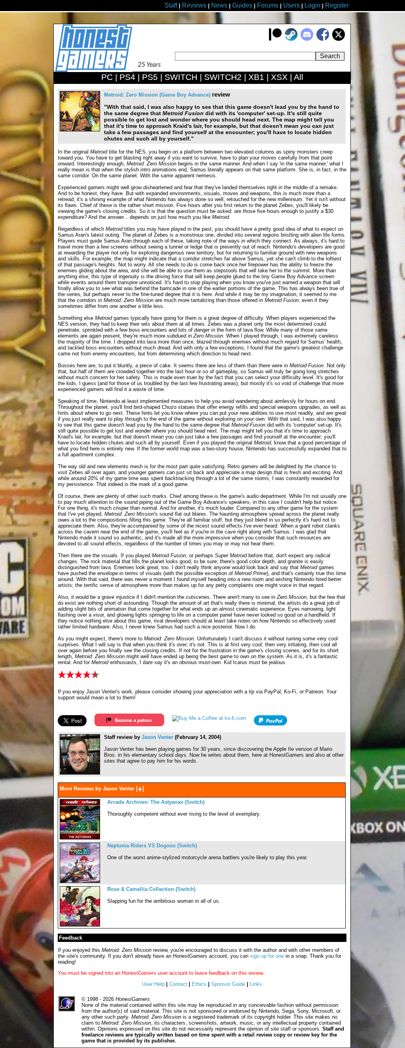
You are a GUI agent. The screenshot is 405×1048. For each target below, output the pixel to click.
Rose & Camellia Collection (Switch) (151, 889)
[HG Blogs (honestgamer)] (80, 773)
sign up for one (267, 956)
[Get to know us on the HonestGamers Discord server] (307, 39)
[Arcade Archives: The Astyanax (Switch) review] (80, 838)
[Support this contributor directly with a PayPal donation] (270, 724)
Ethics (199, 984)
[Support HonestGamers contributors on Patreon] (275, 39)
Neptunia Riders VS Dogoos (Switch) (152, 846)
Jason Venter (157, 737)
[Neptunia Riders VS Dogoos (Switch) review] (80, 881)
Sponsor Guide (228, 984)
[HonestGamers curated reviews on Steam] (291, 39)
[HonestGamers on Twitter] (338, 39)
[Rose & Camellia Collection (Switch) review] (80, 925)
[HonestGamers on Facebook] (322, 39)
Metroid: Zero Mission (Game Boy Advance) (157, 95)
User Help (153, 984)
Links (256, 984)
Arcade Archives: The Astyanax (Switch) (155, 802)
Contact (178, 984)
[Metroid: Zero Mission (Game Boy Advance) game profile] (80, 130)
